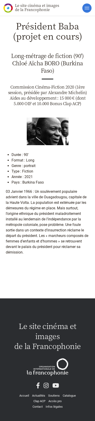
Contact (38, 406)
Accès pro (55, 401)
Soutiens (54, 395)
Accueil (24, 395)
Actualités (38, 395)
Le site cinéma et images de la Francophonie (37, 7)
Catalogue (69, 395)
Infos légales (54, 406)
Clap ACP (39, 401)
